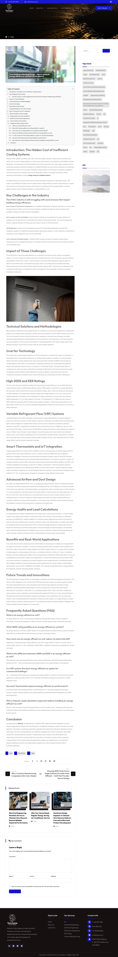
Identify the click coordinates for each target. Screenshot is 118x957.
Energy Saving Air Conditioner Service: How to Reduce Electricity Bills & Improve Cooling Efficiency (95, 104)
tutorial (85, 147)
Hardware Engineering (71, 925)
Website (53, 876)
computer (100, 78)
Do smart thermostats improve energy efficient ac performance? (29, 138)
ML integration (92, 126)
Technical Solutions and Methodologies (19, 101)
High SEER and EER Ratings (16, 106)
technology (100, 143)
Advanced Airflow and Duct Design (18, 113)
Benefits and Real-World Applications (20, 118)
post (93, 130)
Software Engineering (71, 928)
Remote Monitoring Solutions (90, 135)
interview (99, 114)
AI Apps (85, 74)
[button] (111, 1)
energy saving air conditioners (98, 95)
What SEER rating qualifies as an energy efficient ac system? (28, 128)
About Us (51, 925)
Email (32, 876)
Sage (11, 753)
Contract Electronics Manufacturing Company (94, 87)
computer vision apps (88, 82)
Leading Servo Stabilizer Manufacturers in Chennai (95, 122)
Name (11, 876)
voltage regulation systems (100, 147)
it (97, 118)
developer (85, 95)
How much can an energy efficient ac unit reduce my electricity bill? (30, 130)
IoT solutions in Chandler (89, 118)
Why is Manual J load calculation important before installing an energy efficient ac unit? (35, 140)
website (85, 151)
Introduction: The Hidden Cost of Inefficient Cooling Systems (25, 92)
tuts (90, 147)
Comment (12, 856)
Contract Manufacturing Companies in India (93, 91)
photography (86, 130)
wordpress (92, 151)
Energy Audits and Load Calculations (20, 116)
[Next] (71, 788)
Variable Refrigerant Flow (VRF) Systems (20, 109)
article (103, 74)
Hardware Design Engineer (96, 110)
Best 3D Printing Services (89, 78)
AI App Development (100, 70)
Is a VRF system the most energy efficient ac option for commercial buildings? (33, 135)
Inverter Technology (14, 104)
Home (50, 922)
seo (98, 139)
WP (98, 151)
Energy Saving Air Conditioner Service (92, 99)
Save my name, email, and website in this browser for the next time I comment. (36, 886)
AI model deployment (94, 74)
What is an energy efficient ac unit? (21, 125)
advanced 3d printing (88, 70)
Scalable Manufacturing (89, 139)
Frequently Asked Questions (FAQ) (19, 123)
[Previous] (68, 788)
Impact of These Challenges (16, 99)
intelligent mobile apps (88, 114)
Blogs (33, 753)
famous (85, 110)
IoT (65, 922)
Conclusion (13, 142)
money (99, 126)
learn (84, 126)
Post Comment (15, 891)
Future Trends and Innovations (18, 121)
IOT (104, 114)
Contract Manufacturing (72, 936)
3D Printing (68, 933)
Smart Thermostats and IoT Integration (19, 111)
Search (106, 51)
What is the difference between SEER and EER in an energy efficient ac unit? (32, 133)
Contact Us (51, 928)
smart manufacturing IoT (89, 143)
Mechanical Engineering (72, 931)
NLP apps (106, 126)
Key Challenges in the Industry (17, 94)
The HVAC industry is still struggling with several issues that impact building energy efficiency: (36, 96)
